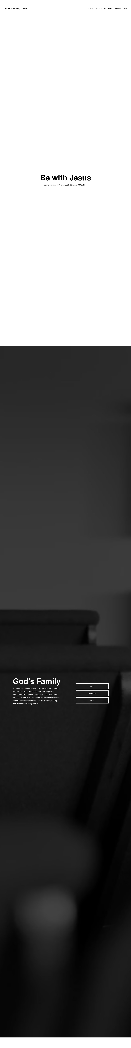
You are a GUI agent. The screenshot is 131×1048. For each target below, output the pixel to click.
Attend (92, 700)
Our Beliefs (92, 693)
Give (125, 8)
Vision (92, 686)
